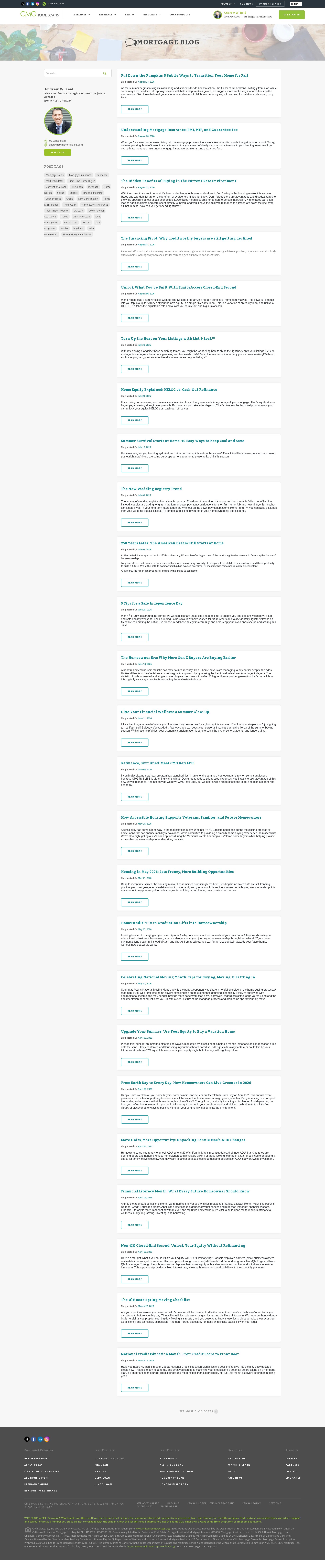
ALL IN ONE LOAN (171, 1464)
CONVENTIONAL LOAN (109, 1458)
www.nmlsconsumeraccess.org (153, 1528)
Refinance (102, 175)
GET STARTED (292, 14)
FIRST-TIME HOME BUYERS (41, 1471)
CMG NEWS (246, 3)
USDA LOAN (102, 1477)
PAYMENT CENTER (270, 3)
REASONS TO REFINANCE (40, 1490)
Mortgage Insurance (80, 175)
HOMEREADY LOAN (172, 1477)
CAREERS (291, 1458)
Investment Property (57, 210)
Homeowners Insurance (95, 204)
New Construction (88, 198)
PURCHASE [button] (80, 14)
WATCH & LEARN (239, 1464)
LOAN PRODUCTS (180, 14)
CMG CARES (293, 1477)
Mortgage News (55, 175)
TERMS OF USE (169, 1506)
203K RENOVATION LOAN (176, 1471)
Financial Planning (92, 192)
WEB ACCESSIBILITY (148, 1503)
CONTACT (292, 1471)
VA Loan (78, 210)
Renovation (70, 204)
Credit (69, 198)
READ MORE (135, 109)
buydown (78, 228)
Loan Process (53, 198)
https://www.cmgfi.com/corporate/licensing (151, 1546)
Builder (64, 228)
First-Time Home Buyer (82, 181)
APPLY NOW (58, 152)
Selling (60, 192)
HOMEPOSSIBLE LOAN (174, 1484)
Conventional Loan (56, 186)
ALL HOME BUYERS (36, 1477)
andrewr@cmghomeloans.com (66, 144)
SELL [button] (128, 14)
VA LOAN (100, 1471)
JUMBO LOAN (103, 1484)
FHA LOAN (101, 1464)
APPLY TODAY (33, 1464)
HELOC (86, 222)
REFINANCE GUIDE (36, 1484)
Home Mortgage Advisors (77, 234)
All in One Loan (81, 216)
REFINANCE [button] (106, 14)
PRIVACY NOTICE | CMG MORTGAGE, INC (211, 1503)
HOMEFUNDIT (169, 1458)
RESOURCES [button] (150, 14)
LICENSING (173, 1503)
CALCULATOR (237, 1458)
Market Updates (54, 181)
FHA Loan (77, 186)
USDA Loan (70, 222)
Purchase (93, 186)
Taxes (64, 216)
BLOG (232, 1471)
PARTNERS (292, 1464)
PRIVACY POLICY (252, 1503)
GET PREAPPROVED (37, 1458)
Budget (74, 192)
